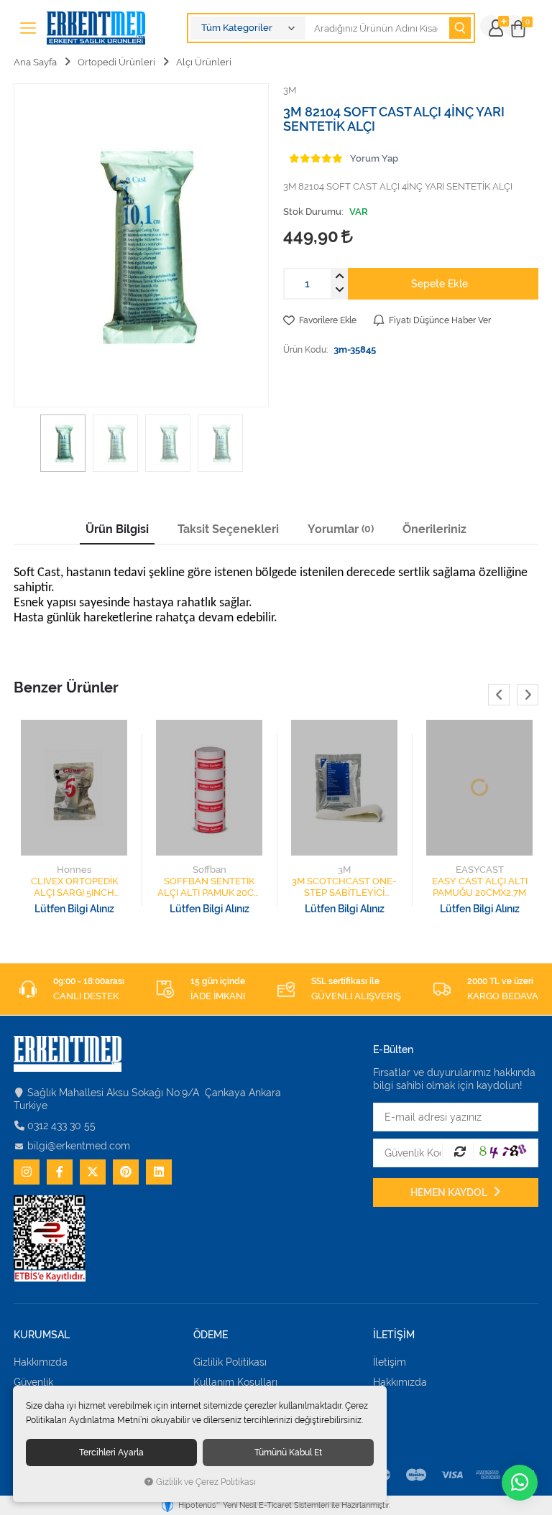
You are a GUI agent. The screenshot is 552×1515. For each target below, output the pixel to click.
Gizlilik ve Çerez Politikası (206, 1482)
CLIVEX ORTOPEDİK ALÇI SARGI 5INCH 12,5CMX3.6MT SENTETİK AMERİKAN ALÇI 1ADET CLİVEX (74, 887)
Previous (499, 694)
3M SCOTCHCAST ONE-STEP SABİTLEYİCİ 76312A (344, 887)
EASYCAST (480, 869)
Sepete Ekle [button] (439, 283)
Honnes (74, 869)
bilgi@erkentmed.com (78, 1146)
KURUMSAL (42, 1335)
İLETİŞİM (394, 1335)
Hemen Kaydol (449, 1192)
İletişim (389, 1362)
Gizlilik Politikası (230, 1362)
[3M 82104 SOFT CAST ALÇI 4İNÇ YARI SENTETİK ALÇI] (141, 245)
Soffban (209, 869)
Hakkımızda (41, 1362)
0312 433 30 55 (61, 1125)
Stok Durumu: (313, 211)
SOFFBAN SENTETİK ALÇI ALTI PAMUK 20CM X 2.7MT (209, 887)
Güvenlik (33, 1382)
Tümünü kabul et (288, 1452)
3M (344, 869)
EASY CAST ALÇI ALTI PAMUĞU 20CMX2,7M (480, 887)
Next (527, 694)
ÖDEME (210, 1335)
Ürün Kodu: (305, 349)
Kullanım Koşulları (235, 1382)
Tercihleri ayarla (111, 1452)
